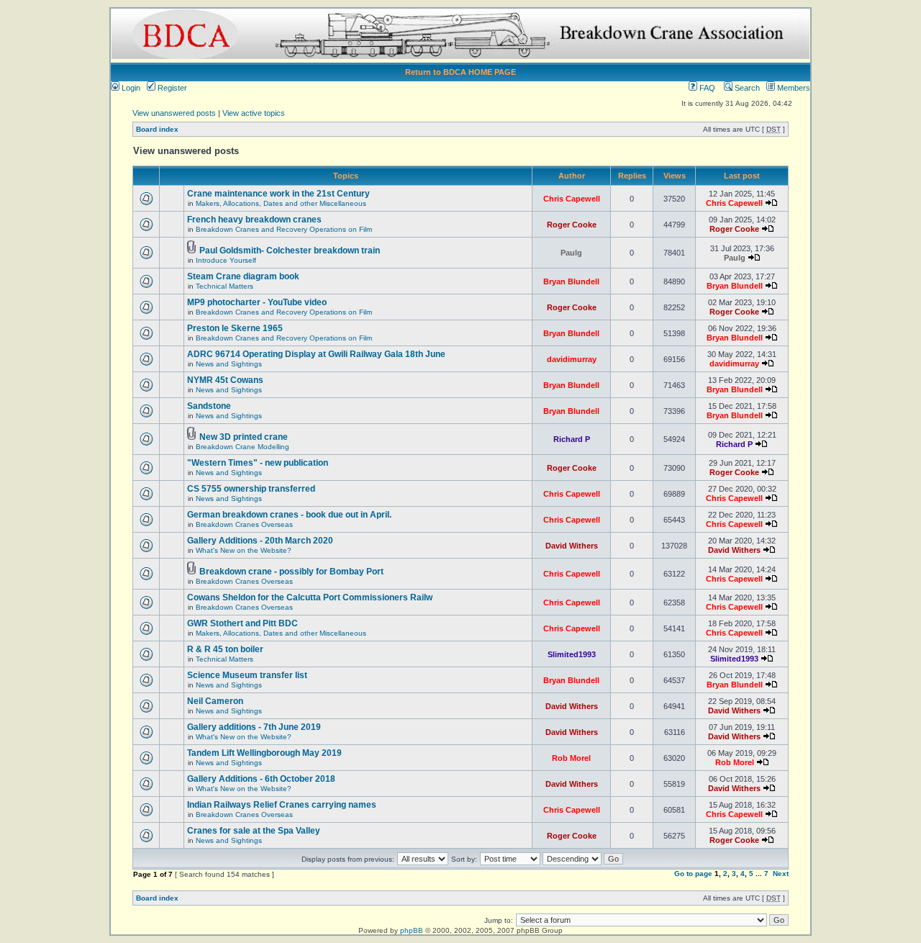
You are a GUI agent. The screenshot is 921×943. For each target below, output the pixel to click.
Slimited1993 (572, 654)
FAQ (706, 88)
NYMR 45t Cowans (225, 380)
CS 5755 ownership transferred (251, 489)
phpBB (411, 930)
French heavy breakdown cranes (254, 220)
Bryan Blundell (571, 281)
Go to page (693, 873)
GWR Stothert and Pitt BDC (242, 623)
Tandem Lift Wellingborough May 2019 (264, 753)
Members (792, 88)
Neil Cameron (215, 701)
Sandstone (209, 406)
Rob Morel (571, 758)
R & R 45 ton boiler (225, 649)
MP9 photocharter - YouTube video (257, 302)
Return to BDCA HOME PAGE (460, 72)
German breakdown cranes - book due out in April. (289, 515)
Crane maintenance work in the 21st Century (278, 194)
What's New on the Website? (243, 550)
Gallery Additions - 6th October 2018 (261, 779)
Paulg (571, 252)
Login (129, 88)
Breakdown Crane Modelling (242, 447)
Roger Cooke (571, 224)
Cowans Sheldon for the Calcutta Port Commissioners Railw (309, 597)
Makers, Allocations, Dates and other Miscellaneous (281, 203)
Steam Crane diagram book (243, 276)
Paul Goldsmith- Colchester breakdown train (289, 250)
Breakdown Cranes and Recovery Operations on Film (284, 229)
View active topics (253, 113)
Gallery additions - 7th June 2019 (254, 727)
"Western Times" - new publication (257, 463)
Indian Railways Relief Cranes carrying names (281, 805)
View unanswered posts (174, 113)
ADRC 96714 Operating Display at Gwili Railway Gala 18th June (316, 354)
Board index (157, 129)
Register (171, 88)
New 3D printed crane (243, 437)
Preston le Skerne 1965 (235, 328)
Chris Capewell (571, 198)
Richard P (571, 439)
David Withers (571, 545)
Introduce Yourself (226, 260)
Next (781, 873)
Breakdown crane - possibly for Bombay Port (291, 572)
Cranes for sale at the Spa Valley (253, 831)
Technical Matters (224, 286)
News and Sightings (229, 364)
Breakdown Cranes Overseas (244, 524)
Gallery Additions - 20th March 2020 (260, 541)
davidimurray (571, 359)
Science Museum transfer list (247, 675)
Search (746, 88)
